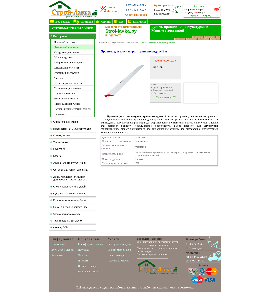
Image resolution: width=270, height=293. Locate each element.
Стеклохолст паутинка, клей (69, 186)
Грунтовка (59, 149)
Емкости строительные (66, 98)
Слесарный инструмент (66, 67)
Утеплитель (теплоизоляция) (69, 162)
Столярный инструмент (66, 72)
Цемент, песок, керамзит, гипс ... (71, 207)
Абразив (58, 78)
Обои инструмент (63, 57)
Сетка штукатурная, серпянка (70, 169)
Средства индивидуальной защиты (72, 109)
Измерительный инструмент (69, 62)
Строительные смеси (65, 122)
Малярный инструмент (66, 42)
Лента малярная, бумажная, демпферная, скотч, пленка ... (70, 178)
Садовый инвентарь (64, 93)
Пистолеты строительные (67, 88)
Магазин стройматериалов (123, 26)
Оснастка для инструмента (68, 83)
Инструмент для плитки (67, 52)
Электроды (60, 114)
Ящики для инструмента (67, 103)
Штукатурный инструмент (66, 47)
